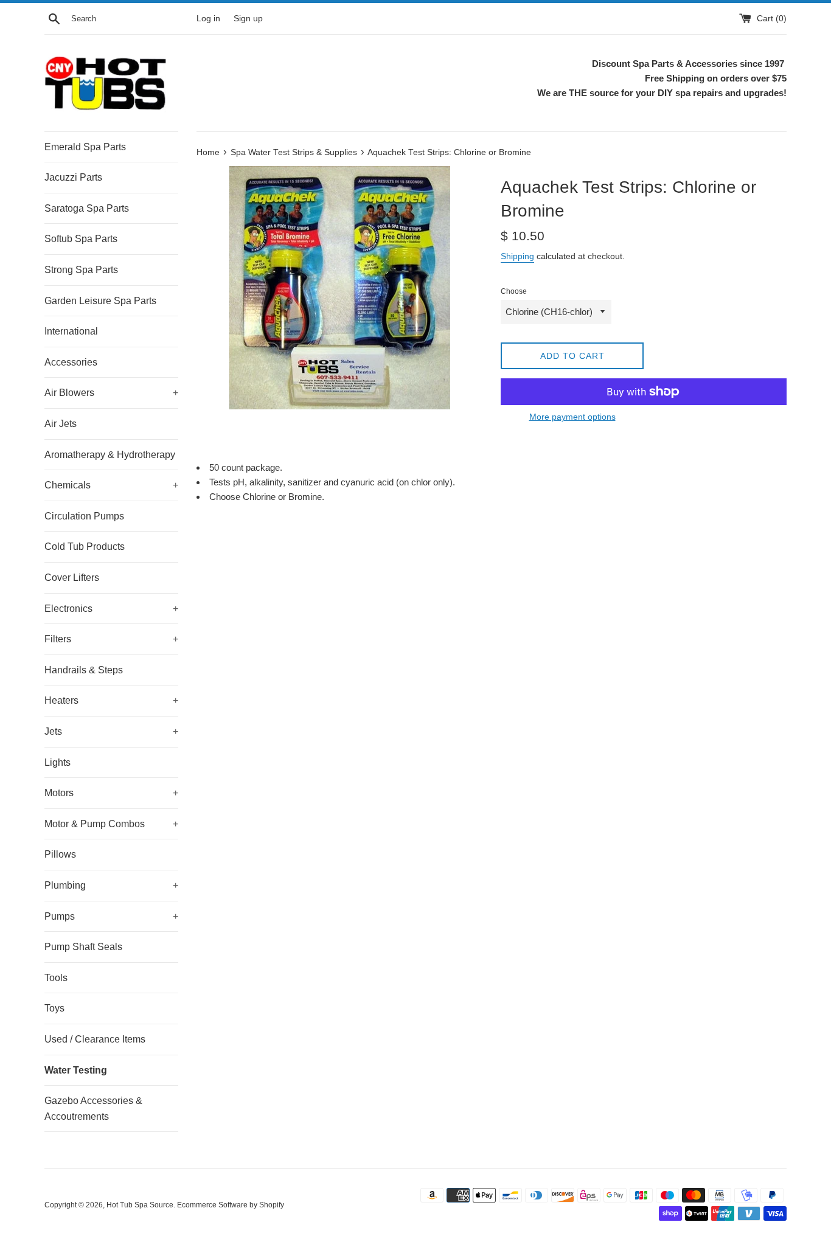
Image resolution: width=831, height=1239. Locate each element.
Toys (54, 1008)
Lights (57, 762)
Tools (56, 978)
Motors (111, 793)
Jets (111, 731)
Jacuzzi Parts (73, 177)
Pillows (60, 854)
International (71, 331)
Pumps (111, 916)
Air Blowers (111, 392)
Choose (514, 291)
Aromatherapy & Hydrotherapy (109, 454)
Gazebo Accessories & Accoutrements (93, 1108)
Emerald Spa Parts (85, 147)
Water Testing (75, 1070)
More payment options (572, 417)
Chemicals (111, 485)
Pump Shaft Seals (83, 947)
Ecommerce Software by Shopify (230, 1205)
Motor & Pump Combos (111, 824)
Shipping (517, 256)
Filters (111, 639)
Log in (208, 18)
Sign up (248, 18)
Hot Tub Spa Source (139, 1205)
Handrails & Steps (83, 670)
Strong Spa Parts (81, 270)
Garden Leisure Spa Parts (100, 301)
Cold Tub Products (84, 546)
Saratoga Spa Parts (86, 208)
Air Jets (60, 423)
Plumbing (111, 885)
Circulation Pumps (84, 516)
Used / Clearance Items (94, 1039)
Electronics (111, 608)
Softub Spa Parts (80, 239)
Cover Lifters (71, 577)
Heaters (111, 700)
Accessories (70, 362)
